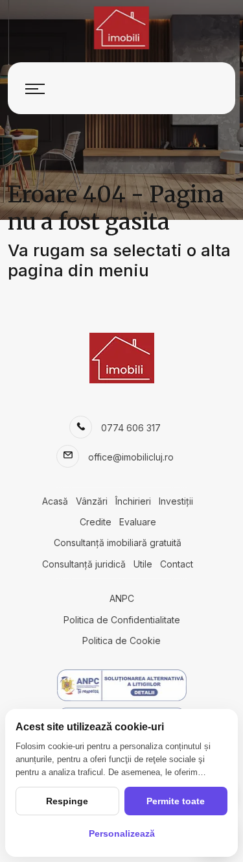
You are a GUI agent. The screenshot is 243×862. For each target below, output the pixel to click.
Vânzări (92, 501)
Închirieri (133, 501)
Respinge (67, 801)
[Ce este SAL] (121, 685)
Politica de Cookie (121, 640)
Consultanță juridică (84, 563)
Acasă (55, 501)
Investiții (176, 501)
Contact (176, 563)
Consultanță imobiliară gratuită (117, 542)
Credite (95, 521)
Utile (142, 563)
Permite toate (175, 801)
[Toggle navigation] (34, 88)
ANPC (122, 598)
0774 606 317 (131, 427)
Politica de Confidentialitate (122, 619)
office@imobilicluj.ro (131, 456)
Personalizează (122, 833)
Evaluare (137, 521)
